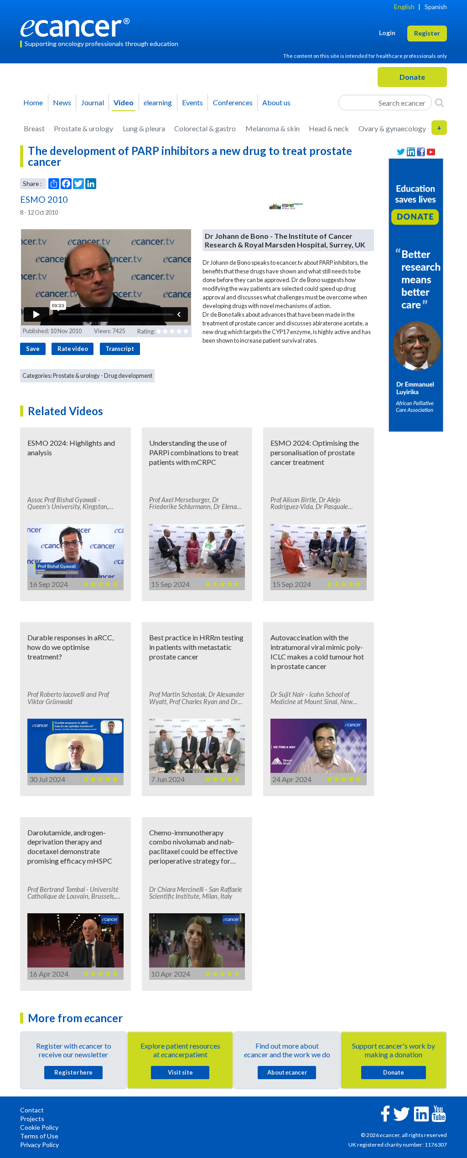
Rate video (72, 348)
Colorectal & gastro (205, 128)
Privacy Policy (39, 1144)
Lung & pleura (144, 128)
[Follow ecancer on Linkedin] (421, 1113)
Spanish (436, 6)
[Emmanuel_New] (416, 294)
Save (33, 348)
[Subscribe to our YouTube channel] (431, 152)
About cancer (287, 1072)
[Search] (439, 102)
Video (124, 102)
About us (276, 102)
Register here (73, 1072)
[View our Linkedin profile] (411, 152)
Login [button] (387, 32)
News (62, 102)
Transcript (119, 348)
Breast (34, 128)
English (404, 6)
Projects (32, 1118)
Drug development (128, 375)
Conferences (233, 102)
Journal (92, 102)
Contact (32, 1110)
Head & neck (329, 128)
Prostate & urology (83, 128)
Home (33, 102)
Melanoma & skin (272, 128)
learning (158, 102)
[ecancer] (77, 26)
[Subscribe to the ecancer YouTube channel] (439, 1113)
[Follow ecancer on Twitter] (401, 1113)
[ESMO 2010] (285, 206)
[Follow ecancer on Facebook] (385, 1113)
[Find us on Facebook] (421, 152)
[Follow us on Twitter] (401, 152)
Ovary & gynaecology (392, 128)
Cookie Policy (39, 1127)
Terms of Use (39, 1136)
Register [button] (427, 33)
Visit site (180, 1072)
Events (192, 102)
